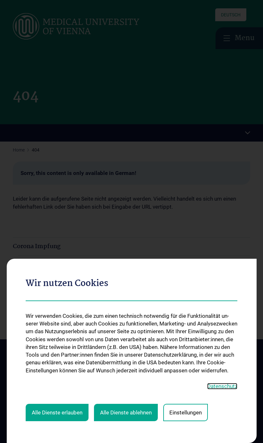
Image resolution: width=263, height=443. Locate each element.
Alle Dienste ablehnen (126, 412)
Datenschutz (222, 386)
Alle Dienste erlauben (57, 412)
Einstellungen (185, 412)
